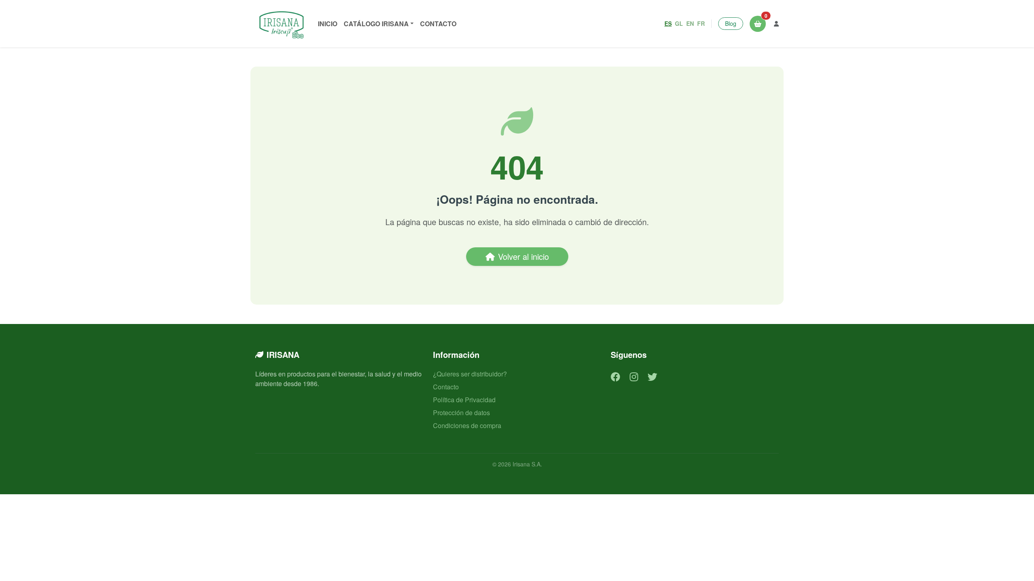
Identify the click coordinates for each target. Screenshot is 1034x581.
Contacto (438, 23)
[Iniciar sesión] (776, 23)
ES (668, 23)
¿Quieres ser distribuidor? (470, 373)
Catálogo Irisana (376, 23)
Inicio (327, 23)
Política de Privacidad (464, 399)
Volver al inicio (523, 256)
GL (679, 23)
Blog (730, 23)
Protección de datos (461, 412)
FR (701, 23)
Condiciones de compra (467, 425)
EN (690, 23)
